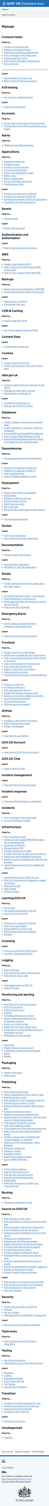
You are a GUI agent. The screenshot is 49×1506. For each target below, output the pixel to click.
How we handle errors (14, 1010)
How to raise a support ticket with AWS (22, 272)
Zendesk (8, 934)
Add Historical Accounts (15, 1097)
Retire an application (13, 178)
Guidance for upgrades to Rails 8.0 (20, 468)
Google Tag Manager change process (21, 693)
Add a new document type (16, 1092)
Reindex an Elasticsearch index (18, 1269)
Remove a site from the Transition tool (21, 1406)
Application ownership (14, 161)
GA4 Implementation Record (17, 690)
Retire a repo (10, 175)
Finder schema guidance (15, 1169)
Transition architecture (14, 1421)
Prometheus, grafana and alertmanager (22, 1050)
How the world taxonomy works (18, 1177)
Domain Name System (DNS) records (21, 877)
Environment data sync (14, 304)
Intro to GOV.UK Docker (15, 535)
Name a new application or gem (18, 173)
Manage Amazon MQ (13, 848)
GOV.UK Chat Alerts (13, 1007)
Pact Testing (9, 1384)
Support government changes (18, 1156)
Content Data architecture (16, 346)
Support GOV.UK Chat (14, 768)
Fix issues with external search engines (22, 1247)
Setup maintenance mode (16, 672)
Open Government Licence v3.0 (16, 1479)
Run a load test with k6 (14, 1360)
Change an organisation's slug (18, 1202)
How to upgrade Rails (14, 473)
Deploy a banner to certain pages (19, 652)
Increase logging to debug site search (21, 1252)
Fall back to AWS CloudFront (17, 498)
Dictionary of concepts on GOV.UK (20, 923)
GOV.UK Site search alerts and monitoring (23, 1285)
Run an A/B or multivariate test (18, 97)
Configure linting (11, 164)
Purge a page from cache (15, 58)
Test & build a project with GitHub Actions (23, 1363)
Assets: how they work (14, 228)
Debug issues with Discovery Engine (20, 1241)
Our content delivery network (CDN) (21, 330)
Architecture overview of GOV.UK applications (25, 199)
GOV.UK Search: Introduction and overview (24, 1282)
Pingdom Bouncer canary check (18, 1048)
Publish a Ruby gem (13, 1072)
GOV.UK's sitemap (12, 1290)
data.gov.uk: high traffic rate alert (19, 390)
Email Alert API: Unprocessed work (20, 1004)
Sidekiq (7, 1056)
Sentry (7, 1053)
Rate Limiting (10, 888)
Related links (10, 1180)
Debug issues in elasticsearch (18, 1238)
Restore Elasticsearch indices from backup (24, 292)
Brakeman (9, 1373)
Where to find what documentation (20, 931)
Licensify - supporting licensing (18, 953)
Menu (5, 9)
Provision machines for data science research (25, 854)
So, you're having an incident (17, 820)
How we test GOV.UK (14, 1381)
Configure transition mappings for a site (22, 1403)
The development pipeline (16, 519)
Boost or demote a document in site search (24, 1227)
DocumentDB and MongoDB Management (23, 433)
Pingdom (8, 1013)
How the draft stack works (16, 1172)
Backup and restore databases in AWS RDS (24, 289)
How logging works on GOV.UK (18, 985)
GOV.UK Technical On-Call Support (20, 785)
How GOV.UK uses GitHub (16, 736)
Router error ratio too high (16, 1024)
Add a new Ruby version (15, 837)
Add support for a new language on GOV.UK (24, 1100)
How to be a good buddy (15, 926)
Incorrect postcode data (15, 170)
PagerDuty (9, 1045)
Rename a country (12, 1151)
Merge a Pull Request (14, 726)
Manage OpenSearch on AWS (17, 851)
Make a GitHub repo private (17, 723)
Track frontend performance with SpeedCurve (25, 675)
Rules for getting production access (20, 248)
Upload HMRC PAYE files (15, 1159)
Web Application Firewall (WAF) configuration (25, 1315)
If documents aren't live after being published (25, 1128)
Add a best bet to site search (17, 1219)
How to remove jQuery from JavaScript (22, 663)
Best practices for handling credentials (22, 1325)
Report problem (22, 1451)
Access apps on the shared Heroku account (24, 123)
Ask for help (9, 908)
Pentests (8, 1309)
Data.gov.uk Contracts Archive (18, 406)
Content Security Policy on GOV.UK (20, 1307)
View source (7, 1451)
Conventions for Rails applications (20, 202)
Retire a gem (10, 1075)
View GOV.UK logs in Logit (16, 975)
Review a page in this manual (17, 555)
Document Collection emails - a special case (24, 596)
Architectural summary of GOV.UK (20, 196)
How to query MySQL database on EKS (22, 436)
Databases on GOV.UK (14, 845)
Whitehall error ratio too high (17, 1035)
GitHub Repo (38, 1451)
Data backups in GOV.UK (15, 301)
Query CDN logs (11, 970)
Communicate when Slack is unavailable (22, 801)
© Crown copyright (24, 1500)
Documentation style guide (16, 564)
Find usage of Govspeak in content (20, 1123)
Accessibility (8, 1467)
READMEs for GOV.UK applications (20, 567)
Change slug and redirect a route (19, 1103)
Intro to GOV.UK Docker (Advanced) (21, 538)
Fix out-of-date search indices (17, 1250)
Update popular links (14, 184)
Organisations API (12, 886)
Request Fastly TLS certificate (18, 1409)
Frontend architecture (14, 687)
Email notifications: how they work (20, 599)
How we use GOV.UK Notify (17, 607)
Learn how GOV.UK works (16, 913)
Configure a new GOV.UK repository (20, 720)
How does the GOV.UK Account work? (21, 752)
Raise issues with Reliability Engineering (22, 856)
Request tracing (11, 988)
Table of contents (8, 15)
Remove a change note (14, 1148)
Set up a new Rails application (18, 181)
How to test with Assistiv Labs (18, 666)
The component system (15, 701)
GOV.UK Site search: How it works (20, 1287)
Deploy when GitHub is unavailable (20, 492)
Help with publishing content (17, 1125)
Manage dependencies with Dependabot (23, 458)
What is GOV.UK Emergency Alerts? (20, 81)
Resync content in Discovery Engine (20, 1272)
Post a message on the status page (20, 55)
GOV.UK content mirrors (15, 501)
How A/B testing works (15, 107)
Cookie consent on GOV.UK (16, 363)
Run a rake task (11, 64)
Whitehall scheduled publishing (18, 145)
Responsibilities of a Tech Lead (18, 78)
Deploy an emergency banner (17, 49)
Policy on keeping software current (20, 476)
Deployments (10, 495)
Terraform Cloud (11, 891)
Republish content (12, 1154)
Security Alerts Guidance (15, 1387)
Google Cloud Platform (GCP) (17, 264)
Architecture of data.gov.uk (17, 403)
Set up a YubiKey (11, 1312)
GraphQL (8, 1437)
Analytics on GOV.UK (13, 684)
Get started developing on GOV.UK (20, 910)
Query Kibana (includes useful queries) (22, 61)
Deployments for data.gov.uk (17, 393)
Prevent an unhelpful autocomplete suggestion (25, 1266)
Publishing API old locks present (19, 1015)
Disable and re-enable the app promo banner (25, 655)
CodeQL (8, 1375)
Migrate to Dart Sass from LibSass (20, 669)
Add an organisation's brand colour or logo (23, 1094)
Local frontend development (17, 698)
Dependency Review (13, 1378)
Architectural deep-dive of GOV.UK (20, 193)
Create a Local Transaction (16, 47)
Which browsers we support (17, 704)
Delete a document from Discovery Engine (23, 1244)
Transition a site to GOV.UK (16, 1411)
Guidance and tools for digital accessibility (23, 696)
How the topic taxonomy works (18, 1175)
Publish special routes (14, 504)
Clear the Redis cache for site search (21, 1230)
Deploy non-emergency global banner (21, 52)
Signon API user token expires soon (20, 1027)
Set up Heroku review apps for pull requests (24, 509)
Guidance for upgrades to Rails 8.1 (20, 470)
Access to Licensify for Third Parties (20, 951)
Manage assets (11, 218)
